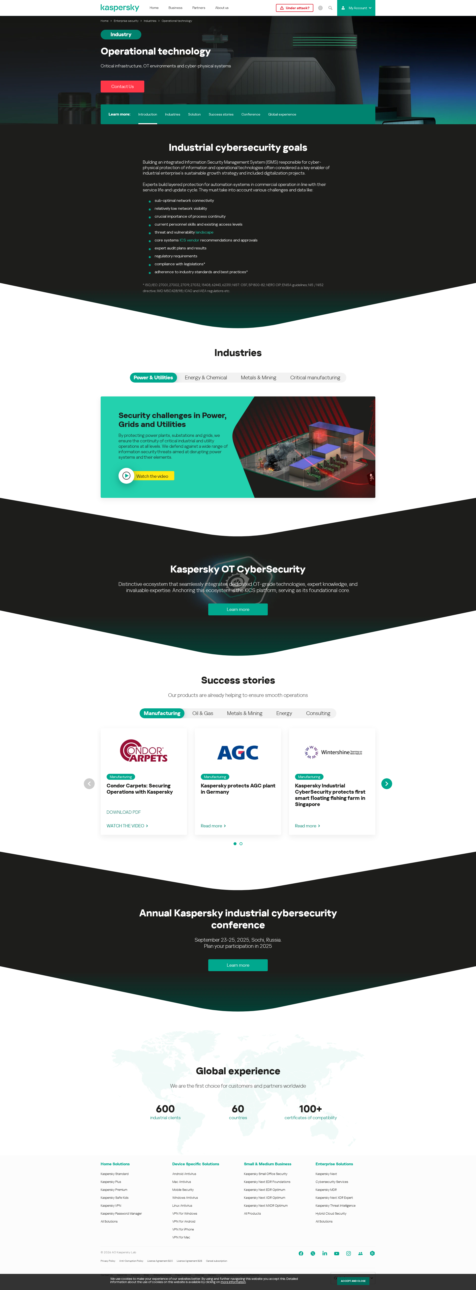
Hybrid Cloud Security (331, 1213)
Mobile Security (183, 1190)
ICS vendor (189, 240)
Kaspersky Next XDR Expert (334, 1198)
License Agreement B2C (160, 1261)
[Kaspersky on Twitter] (313, 1254)
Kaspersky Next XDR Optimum (264, 1198)
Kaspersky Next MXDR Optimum (266, 1205)
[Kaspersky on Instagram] (349, 1254)
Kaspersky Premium (114, 1190)
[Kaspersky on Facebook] (301, 1254)
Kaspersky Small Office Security (266, 1174)
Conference (250, 114)
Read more (211, 825)
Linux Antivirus (182, 1205)
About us (222, 8)
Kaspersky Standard (115, 1174)
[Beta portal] (372, 1254)
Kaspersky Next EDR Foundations (267, 1182)
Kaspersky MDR (326, 1190)
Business (175, 8)
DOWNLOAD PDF (124, 812)
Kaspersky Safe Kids (114, 1198)
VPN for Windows (184, 1213)
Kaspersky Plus (111, 1182)
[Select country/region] (320, 8)
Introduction (147, 114)
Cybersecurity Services (332, 1182)
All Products (252, 1213)
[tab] (153, 378)
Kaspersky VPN (111, 1205)
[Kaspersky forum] (360, 1254)
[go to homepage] (120, 7)
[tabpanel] (238, 447)
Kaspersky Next (326, 1174)
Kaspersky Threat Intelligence (336, 1205)
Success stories (221, 114)
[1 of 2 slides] (235, 844)
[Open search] (330, 8)
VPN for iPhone (183, 1229)
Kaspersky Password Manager (121, 1213)
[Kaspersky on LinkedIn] (325, 1254)
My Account (358, 8)
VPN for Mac (181, 1237)
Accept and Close (353, 1281)
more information (233, 1282)
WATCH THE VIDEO (125, 825)
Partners (198, 8)
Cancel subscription (216, 1261)
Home (154, 8)
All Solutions (109, 1221)
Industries (172, 114)
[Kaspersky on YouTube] (337, 1254)
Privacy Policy (108, 1261)
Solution (194, 114)
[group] (144, 781)
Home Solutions (115, 1164)
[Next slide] (387, 784)
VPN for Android (183, 1221)
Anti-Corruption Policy (131, 1261)
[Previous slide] (89, 784)
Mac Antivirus (181, 1182)
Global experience (282, 114)
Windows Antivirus (185, 1198)
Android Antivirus (184, 1174)
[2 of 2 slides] (241, 844)
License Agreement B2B (189, 1261)
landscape (204, 232)
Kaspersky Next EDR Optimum (264, 1190)
